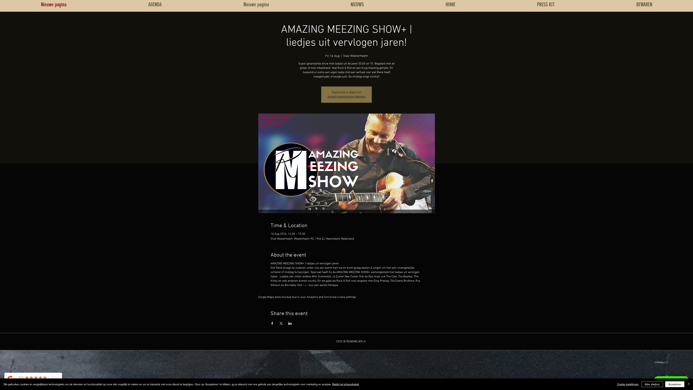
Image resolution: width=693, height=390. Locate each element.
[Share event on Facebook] (272, 323)
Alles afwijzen (652, 384)
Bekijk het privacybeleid (345, 384)
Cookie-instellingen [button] (628, 384)
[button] (644, 4)
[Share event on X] (281, 323)
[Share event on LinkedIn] (290, 323)
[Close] (689, 384)
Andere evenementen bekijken (346, 97)
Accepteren (674, 384)
